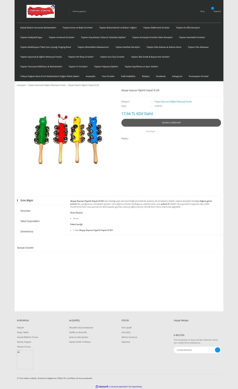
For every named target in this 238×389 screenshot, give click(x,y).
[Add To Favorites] (122, 131)
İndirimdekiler (128, 76)
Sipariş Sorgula (24, 341)
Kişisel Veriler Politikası (80, 341)
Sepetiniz (125, 341)
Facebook (160, 76)
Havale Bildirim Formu (27, 337)
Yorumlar (25, 210)
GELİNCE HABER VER (171, 122)
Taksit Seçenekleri (30, 221)
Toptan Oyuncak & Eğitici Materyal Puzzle (173, 101)
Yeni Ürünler (108, 76)
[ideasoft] (102, 386)
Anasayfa (90, 76)
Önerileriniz (26, 231)
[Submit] (217, 350)
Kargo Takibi (22, 332)
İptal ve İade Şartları (78, 337)
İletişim (145, 76)
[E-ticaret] (118, 386)
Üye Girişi (125, 332)
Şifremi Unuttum (129, 337)
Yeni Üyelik (126, 327)
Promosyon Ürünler (199, 76)
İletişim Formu (24, 346)
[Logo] (41, 11)
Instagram (177, 76)
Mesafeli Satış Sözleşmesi (81, 327)
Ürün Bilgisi (26, 200)
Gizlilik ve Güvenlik (78, 332)
